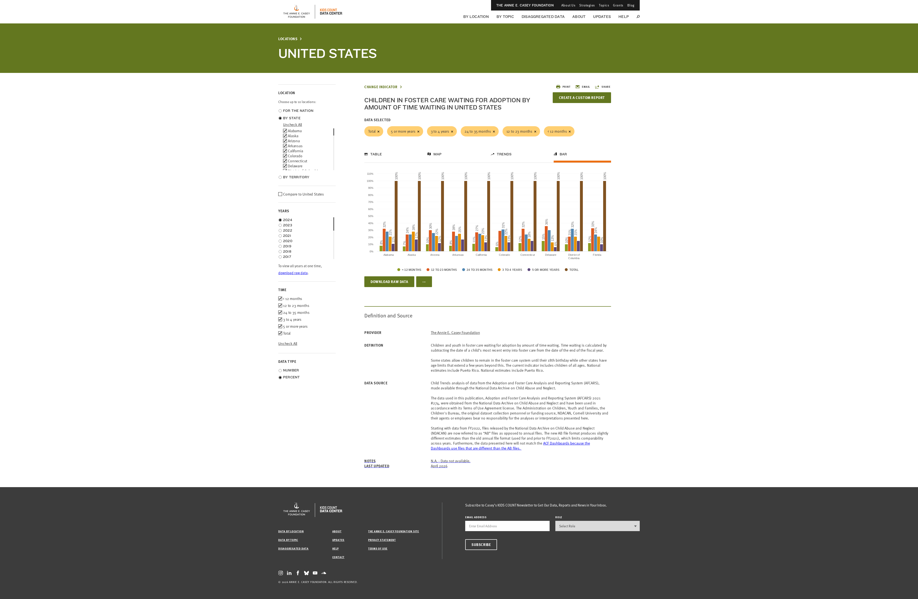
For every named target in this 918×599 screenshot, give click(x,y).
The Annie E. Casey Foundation (525, 5)
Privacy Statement (382, 540)
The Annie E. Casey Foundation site (393, 531)
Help (623, 16)
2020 (287, 241)
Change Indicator (381, 86)
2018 (287, 251)
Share (606, 86)
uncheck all (292, 124)
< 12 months (557, 131)
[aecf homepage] (296, 12)
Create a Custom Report (582, 97)
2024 (287, 220)
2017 (287, 257)
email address (476, 517)
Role (558, 517)
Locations (287, 38)
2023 (287, 225)
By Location (476, 16)
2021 (287, 236)
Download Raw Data (389, 281)
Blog (630, 5)
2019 (287, 246)
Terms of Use (378, 548)
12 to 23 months (519, 131)
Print (566, 86)
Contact (338, 557)
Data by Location (291, 531)
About (578, 16)
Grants (618, 5)
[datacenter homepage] (331, 11)
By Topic (505, 16)
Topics (604, 5)
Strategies (587, 5)
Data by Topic (288, 540)
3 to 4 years (440, 131)
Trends (504, 154)
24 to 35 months (477, 131)
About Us (568, 5)
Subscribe (481, 544)
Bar (563, 154)
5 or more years (403, 131)
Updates (602, 16)
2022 (287, 230)
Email (586, 86)
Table (376, 154)
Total (372, 131)
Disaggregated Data (543, 16)
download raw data (293, 272)
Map (437, 154)
